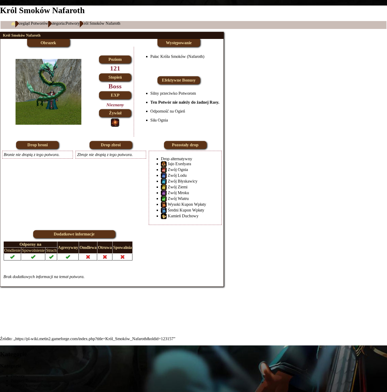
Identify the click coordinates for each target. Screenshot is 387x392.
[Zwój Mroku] (164, 192)
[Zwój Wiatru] (164, 198)
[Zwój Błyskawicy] (164, 181)
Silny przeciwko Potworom (173, 93)
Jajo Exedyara (179, 164)
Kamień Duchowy (183, 216)
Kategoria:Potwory (64, 23)
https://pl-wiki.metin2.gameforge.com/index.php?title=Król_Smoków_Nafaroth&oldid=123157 (94, 338)
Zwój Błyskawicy (182, 181)
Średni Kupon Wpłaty (186, 210)
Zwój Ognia (178, 169)
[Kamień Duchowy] (164, 216)
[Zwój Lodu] (164, 175)
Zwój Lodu (177, 175)
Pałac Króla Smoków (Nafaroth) (177, 56)
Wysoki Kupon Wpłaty (187, 204)
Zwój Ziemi (177, 187)
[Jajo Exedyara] (164, 164)
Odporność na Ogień (167, 111)
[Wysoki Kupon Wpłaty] (164, 204)
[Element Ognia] (115, 122)
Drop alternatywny (176, 159)
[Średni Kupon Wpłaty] (164, 210)
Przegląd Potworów (31, 23)
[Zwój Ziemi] (164, 187)
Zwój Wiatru (178, 198)
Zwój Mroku (178, 192)
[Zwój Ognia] (164, 169)
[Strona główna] (13, 23)
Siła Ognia (159, 120)
